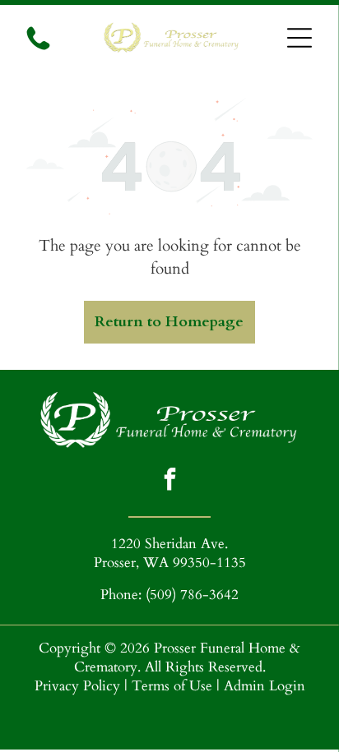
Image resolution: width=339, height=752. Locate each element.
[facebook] (169, 481)
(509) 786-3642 (192, 594)
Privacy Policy (77, 685)
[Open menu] (299, 37)
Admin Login (264, 685)
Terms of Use (172, 685)
